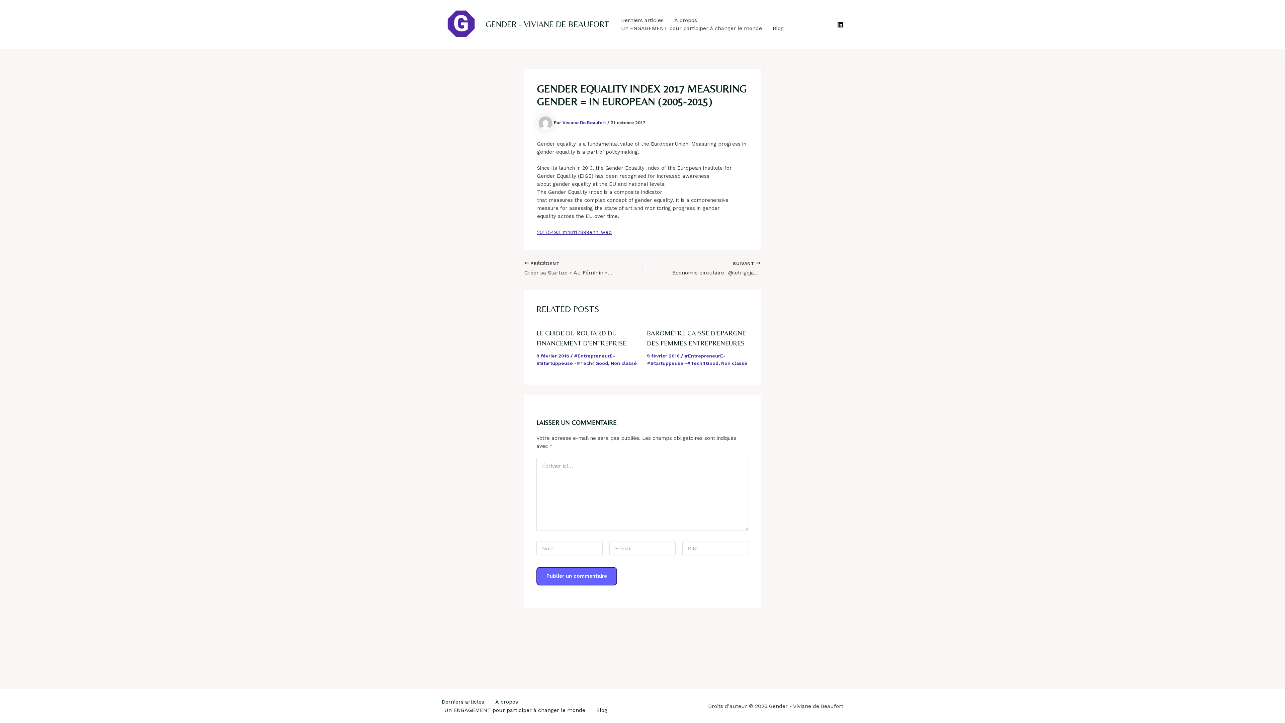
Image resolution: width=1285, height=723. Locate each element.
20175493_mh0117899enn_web (574, 232)
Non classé (624, 363)
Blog (778, 28)
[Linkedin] (840, 25)
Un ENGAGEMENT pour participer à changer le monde (691, 28)
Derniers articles (642, 20)
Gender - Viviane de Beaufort (547, 24)
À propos (685, 20)
